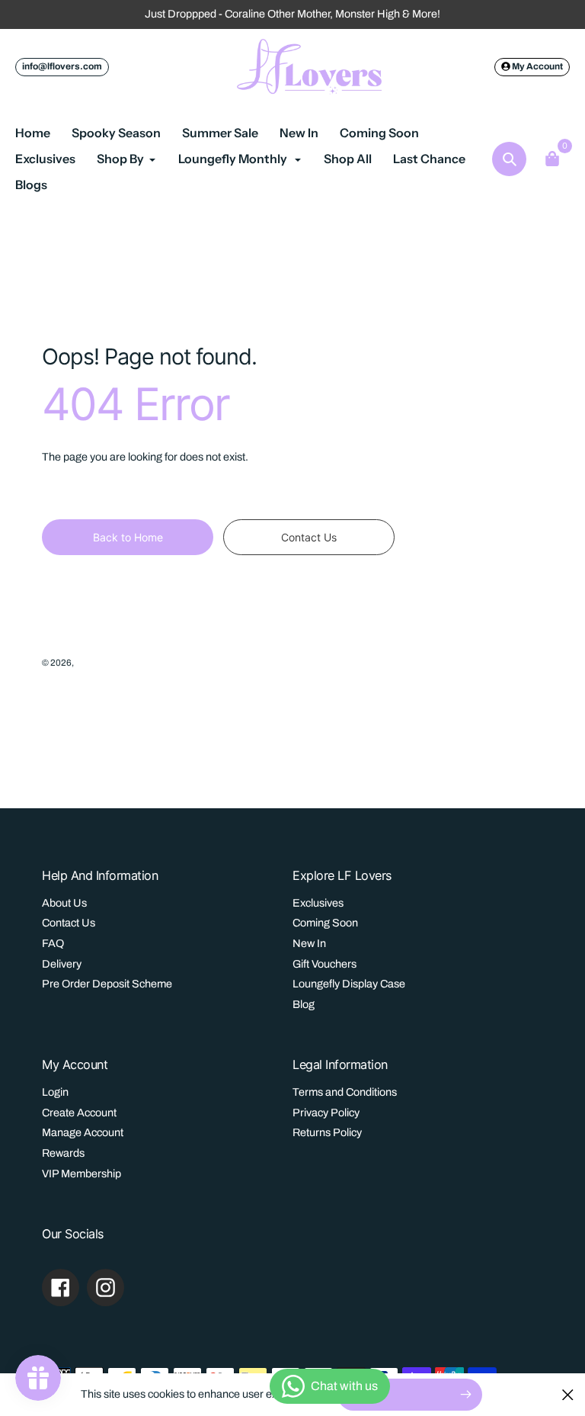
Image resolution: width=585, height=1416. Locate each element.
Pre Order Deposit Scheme (107, 984)
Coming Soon (325, 923)
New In (309, 943)
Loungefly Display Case (348, 984)
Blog (303, 1004)
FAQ (53, 943)
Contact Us (68, 923)
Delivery (62, 964)
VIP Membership (81, 1173)
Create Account (79, 1112)
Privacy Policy (326, 1112)
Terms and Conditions (344, 1092)
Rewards (63, 1153)
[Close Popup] (567, 1394)
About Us (64, 903)
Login (55, 1092)
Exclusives (318, 903)
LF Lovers (94, 662)
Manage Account (82, 1132)
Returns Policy (327, 1132)
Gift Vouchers (324, 964)
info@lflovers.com (62, 66)
